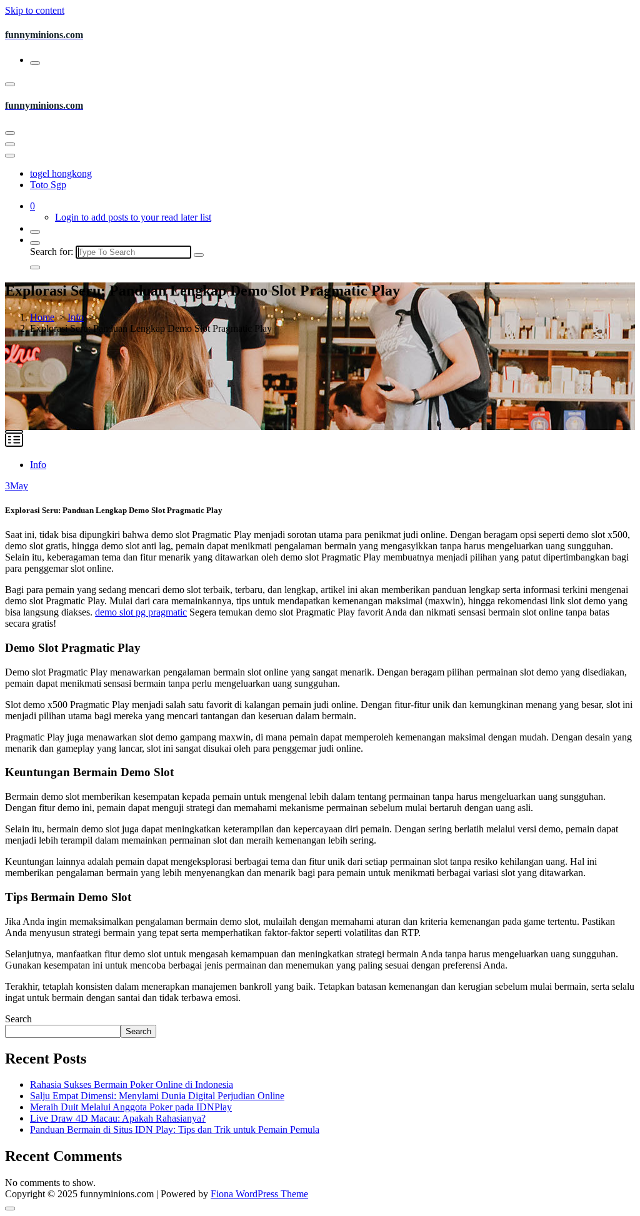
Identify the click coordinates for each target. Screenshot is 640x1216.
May (16, 486)
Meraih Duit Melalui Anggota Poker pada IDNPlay (131, 1107)
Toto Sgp (48, 184)
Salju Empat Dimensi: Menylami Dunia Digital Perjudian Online (157, 1095)
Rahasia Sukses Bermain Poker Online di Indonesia (131, 1084)
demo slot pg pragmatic (141, 612)
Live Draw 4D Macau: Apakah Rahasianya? (118, 1118)
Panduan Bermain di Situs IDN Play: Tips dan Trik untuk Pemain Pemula (174, 1129)
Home (42, 317)
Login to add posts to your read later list (133, 217)
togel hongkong (61, 173)
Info (76, 317)
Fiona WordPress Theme (259, 1194)
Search (18, 1019)
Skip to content (34, 10)
